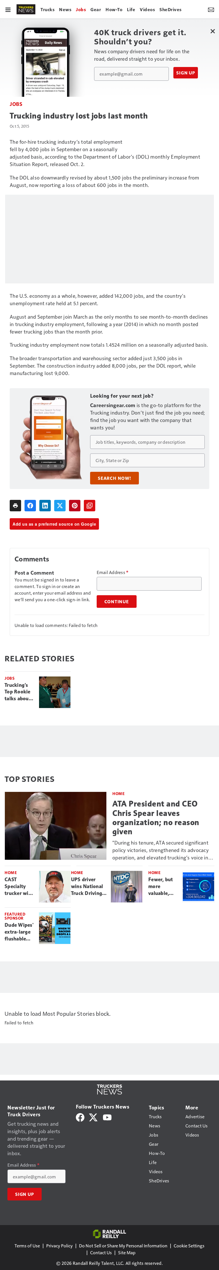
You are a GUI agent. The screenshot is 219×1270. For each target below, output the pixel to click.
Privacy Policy (59, 1246)
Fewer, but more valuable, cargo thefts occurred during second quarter (162, 886)
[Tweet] (60, 505)
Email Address (113, 572)
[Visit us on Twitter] (93, 1117)
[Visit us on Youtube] (107, 1117)
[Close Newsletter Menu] (212, 31)
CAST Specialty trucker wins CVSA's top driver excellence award (19, 886)
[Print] (15, 505)
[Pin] (74, 505)
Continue (116, 601)
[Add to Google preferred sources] (89, 505)
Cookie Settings (189, 1246)
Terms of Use (27, 1246)
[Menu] (8, 9)
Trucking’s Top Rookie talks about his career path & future (18, 692)
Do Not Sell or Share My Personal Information (123, 1246)
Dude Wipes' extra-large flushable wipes (19, 932)
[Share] (30, 505)
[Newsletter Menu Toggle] (211, 9)
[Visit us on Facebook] (80, 1117)
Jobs (16, 103)
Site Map (126, 1252)
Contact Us (101, 1252)
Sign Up (185, 73)
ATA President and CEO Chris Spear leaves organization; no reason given (155, 817)
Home (118, 793)
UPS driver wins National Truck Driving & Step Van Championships (88, 886)
